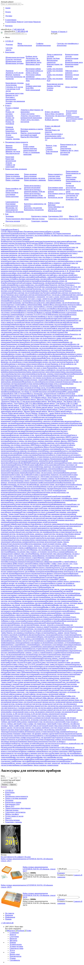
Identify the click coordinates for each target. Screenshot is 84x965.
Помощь (8, 919)
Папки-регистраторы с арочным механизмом (32, 186)
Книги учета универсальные (52, 342)
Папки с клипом (14, 645)
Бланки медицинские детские (40, 267)
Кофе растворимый (17, 500)
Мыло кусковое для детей (60, 583)
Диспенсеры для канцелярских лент (33, 59)
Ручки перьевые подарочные (29, 684)
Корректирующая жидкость (71, 59)
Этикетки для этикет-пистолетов (21, 619)
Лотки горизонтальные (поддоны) (42, 540)
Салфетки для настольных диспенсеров (43, 694)
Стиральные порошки (17, 718)
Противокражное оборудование (25, 492)
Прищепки (27, 672)
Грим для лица (18, 328)
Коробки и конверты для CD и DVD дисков (41, 490)
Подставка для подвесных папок (72, 198)
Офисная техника (38, 219)
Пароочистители (44, 455)
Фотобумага (24, 589)
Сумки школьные (58, 554)
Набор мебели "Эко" (59, 401)
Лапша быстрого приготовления (21, 374)
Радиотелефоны (14, 498)
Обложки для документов (22, 625)
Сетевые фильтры (69, 524)
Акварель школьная (58, 247)
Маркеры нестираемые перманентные (52, 556)
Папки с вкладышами (52, 451)
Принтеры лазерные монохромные (55, 670)
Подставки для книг (16, 662)
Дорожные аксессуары (14, 295)
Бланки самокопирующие (72, 116)
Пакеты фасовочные (30, 635)
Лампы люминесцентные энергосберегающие (43, 372)
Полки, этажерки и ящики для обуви (48, 478)
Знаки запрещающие (14, 382)
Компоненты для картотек (34, 210)
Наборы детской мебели (50, 595)
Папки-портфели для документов (13, 189)
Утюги (50, 741)
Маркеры (9, 145)
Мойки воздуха (15, 390)
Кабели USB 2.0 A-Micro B (29, 403)
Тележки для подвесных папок (48, 730)
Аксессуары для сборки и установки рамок (49, 257)
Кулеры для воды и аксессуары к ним (35, 370)
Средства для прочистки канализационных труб (58, 706)
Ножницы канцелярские (35, 623)
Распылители (50, 502)
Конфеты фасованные (53, 354)
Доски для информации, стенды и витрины (59, 356)
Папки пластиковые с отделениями (61, 643)
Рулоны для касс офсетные (43, 680)
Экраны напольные (48, 613)
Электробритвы (32, 763)
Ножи (60, 621)
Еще (6, 214)
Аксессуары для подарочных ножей (48, 255)
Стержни (49, 149)
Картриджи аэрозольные (53, 433)
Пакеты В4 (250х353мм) (30, 137)
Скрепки (50, 88)
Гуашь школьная (67, 330)
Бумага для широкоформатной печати (39, 273)
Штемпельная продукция (15, 57)
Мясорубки (13, 397)
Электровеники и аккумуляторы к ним (42, 615)
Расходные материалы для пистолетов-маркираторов (32, 504)
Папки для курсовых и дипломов (27, 639)
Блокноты (59, 269)
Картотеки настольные (13, 241)
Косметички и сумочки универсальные (27, 358)
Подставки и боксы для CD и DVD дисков (25, 664)
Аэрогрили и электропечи (56, 261)
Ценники (39, 591)
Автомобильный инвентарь (32, 241)
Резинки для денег (35, 678)
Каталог (4, 787)
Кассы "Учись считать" (68, 449)
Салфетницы (35, 696)
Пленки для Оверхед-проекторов (25, 467)
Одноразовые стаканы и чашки (36, 627)
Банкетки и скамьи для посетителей (27, 275)
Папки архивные (30, 174)
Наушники (34, 421)
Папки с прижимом (28, 645)
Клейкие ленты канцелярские (48, 465)
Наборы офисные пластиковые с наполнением (23, 613)
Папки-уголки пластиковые (71, 178)
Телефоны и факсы (42, 425)
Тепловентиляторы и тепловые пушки (27, 565)
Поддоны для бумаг (52, 471)
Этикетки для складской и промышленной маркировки (31, 117)
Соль (9, 532)
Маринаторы (72, 546)
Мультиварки (58, 392)
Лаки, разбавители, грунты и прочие (22, 528)
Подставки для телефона (21, 475)
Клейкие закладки (52, 120)
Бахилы (17, 277)
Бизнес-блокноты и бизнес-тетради (21, 265)
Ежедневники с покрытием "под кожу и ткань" (29, 368)
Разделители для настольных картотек (61, 674)
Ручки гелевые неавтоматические (48, 682)
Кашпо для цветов (54, 453)
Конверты (24, 131)
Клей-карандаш (31, 465)
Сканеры (48, 526)
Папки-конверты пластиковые (36, 453)
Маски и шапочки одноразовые (22, 560)
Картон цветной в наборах (21, 429)
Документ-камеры (49, 293)
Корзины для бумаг (46, 488)
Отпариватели (55, 631)
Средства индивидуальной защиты (29, 538)
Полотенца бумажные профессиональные (36, 482)
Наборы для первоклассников (61, 599)
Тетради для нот (24, 571)
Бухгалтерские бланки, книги (71, 112)
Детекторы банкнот (18, 342)
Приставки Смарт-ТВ (15, 672)
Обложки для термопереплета (60, 425)
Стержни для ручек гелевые (40, 716)
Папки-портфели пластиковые (12, 193)
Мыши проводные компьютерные (59, 395)
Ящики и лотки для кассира (13, 621)
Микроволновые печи (59, 571)
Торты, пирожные (40, 575)
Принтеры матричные (31, 488)
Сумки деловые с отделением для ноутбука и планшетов (46, 552)
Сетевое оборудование (16, 399)
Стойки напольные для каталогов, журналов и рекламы (26, 720)
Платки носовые (26, 654)
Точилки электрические (15, 735)
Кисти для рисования (15, 336)
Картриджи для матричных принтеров (46, 330)
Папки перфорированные (59, 641)
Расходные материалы (32, 384)
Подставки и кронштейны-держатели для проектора (50, 475)
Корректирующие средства (33, 356)
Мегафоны (15, 380)
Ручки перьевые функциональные (52, 684)
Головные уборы (30, 283)
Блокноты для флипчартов (47, 283)
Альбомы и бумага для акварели (21, 257)
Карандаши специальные (31, 423)
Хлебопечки (43, 589)
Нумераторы (49, 623)
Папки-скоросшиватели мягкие (48, 647)
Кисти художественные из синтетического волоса (50, 457)
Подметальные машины (17, 473)
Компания (9, 915)
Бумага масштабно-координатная (19, 289)
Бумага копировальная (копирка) (52, 287)
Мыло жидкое (41, 581)
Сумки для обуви (25, 554)
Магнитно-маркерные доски (35, 544)
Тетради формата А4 (48, 573)
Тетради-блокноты (62, 573)
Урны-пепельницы (41, 741)
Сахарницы (44, 696)
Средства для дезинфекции (42, 532)
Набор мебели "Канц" (44, 397)
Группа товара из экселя (67, 235)
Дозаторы (9, 44)
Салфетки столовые (63, 518)
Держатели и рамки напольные (58, 338)
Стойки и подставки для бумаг (55, 546)
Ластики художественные (61, 532)
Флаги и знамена (68, 743)
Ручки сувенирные (17, 686)
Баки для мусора (19, 273)
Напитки (15, 334)
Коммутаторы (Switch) (62, 346)
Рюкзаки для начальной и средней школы (59, 516)
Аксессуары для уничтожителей (41, 249)
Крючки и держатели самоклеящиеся (49, 524)
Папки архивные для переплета (62, 637)
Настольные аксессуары (15, 93)
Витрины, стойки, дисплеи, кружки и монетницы (25, 318)
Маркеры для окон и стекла (55, 550)
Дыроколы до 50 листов (59, 364)
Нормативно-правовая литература (53, 423)
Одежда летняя (38, 433)
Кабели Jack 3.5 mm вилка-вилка (57, 399)
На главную (9, 913)
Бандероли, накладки (61, 273)
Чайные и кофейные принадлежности (48, 593)
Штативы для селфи (21, 761)
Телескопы (13, 732)
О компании (14, 932)
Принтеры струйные (17, 490)
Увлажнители (12, 579)
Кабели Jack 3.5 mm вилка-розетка (23, 401)
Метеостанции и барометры (43, 567)
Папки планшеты (54, 180)
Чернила (49, 153)
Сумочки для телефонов (15, 556)
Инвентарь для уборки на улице (24, 392)
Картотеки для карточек (33, 208)
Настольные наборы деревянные (33, 76)
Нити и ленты (52, 621)
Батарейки (12, 263)
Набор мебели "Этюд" (10, 403)
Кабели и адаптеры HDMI (47, 312)
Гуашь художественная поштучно (19, 330)
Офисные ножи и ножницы (71, 72)
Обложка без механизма (15, 212)
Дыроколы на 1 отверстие (18, 366)
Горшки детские (15, 326)
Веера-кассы (33, 303)
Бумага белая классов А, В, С (59, 271)
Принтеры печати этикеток (64, 488)
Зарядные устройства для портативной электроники (32, 376)
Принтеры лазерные (15, 488)
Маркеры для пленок (17, 552)
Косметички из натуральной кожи (43, 496)
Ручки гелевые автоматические (24, 682)
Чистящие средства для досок (63, 753)
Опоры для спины (35, 629)
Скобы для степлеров (55, 69)
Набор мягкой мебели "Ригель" (20, 413)
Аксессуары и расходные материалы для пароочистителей (50, 251)
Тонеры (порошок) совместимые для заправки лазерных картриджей (32, 733)
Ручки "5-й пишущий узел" (63, 680)
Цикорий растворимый (51, 591)
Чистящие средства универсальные (59, 601)
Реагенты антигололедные (18, 678)
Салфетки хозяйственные (21, 696)
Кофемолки (10, 506)
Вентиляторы (68, 277)
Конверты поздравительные (30, 350)
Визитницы (42, 281)
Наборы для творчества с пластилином (28, 607)
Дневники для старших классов (52, 291)
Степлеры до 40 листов (31, 714)
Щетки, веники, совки (18, 763)
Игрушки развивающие (30, 390)
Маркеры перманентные (11, 148)
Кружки (18, 524)
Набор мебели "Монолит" (35, 399)
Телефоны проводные (39, 563)
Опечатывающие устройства (17, 629)
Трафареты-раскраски (58, 735)
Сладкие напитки (60, 700)
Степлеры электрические (49, 714)
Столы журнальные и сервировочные (62, 548)
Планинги (15, 463)
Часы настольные (34, 595)
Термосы (30, 567)
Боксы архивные (30, 176)
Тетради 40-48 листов (20, 569)
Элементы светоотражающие (19, 617)
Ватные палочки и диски (17, 301)
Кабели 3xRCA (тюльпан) (17, 393)
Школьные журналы (48, 609)
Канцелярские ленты (33, 62)
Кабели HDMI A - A (39, 395)
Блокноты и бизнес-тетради (11, 132)
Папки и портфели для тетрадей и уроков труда (52, 445)
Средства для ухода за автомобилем (53, 536)
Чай (28, 463)
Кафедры (21, 453)
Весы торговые (15, 308)
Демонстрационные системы (48, 334)
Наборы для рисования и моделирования (30, 601)
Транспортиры (65, 148)
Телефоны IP (22, 732)
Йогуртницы (40, 310)
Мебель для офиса (75, 219)
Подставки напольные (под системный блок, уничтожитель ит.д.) (39, 476)
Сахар (13, 520)
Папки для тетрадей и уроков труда (52, 639)
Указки (26, 739)
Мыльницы (61, 585)
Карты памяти (29, 449)
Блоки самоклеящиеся (24, 269)
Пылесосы (30, 494)
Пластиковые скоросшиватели (12, 205)
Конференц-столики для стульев (18, 354)
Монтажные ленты (33, 64)
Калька (11, 419)
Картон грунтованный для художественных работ (27, 427)
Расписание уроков (40, 676)
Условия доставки (16, 946)
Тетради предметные (32, 573)
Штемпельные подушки (15, 63)
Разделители (42, 674)
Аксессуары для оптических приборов (52, 253)
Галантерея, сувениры (39, 221)
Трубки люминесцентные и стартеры (22, 577)
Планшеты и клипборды (53, 652)
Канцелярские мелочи (55, 84)
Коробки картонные (15, 356)
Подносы (53, 660)
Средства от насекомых (21, 540)
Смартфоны (34, 530)
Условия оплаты (16, 944)
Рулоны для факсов (28, 510)
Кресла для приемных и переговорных (42, 366)
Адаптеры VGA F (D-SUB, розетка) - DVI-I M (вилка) (26, 245)
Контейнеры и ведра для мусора (49, 486)
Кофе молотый (39, 498)
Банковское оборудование (19, 251)
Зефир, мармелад (44, 305)
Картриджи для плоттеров (61, 435)
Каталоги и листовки (68, 451)
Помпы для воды (29, 666)
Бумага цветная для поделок (22, 293)
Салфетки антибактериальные (43, 44)
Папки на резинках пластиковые (47, 449)
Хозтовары (10, 216)
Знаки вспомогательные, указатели (32, 380)
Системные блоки (26, 526)
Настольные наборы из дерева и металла (34, 72)
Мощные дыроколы (13, 75)
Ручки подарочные (39, 514)
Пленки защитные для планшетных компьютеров (55, 467)
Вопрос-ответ (15, 954)
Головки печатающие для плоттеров (51, 324)
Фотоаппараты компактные (34, 747)
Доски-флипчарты (61, 360)
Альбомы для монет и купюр (45, 265)
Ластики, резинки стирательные (52, 374)
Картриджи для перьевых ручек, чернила (25, 435)
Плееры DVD (20, 465)
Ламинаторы (13, 372)
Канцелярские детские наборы (26, 324)
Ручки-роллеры (52, 690)
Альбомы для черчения (20, 267)
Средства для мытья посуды (45, 704)
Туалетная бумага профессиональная (21, 737)
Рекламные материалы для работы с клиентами (32, 506)
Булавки (50, 90)
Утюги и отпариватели (42, 583)
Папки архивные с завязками (35, 180)
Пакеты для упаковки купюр (17, 633)
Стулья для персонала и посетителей (51, 722)
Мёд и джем (63, 562)
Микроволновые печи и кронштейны (55, 384)
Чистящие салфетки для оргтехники (36, 599)
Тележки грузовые (30, 730)
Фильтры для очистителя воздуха (49, 743)
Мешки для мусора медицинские (41, 569)
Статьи (12, 952)
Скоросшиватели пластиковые (47, 528)
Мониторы (8, 392)
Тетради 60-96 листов (61, 569)
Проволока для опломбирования (44, 672)
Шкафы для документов (44, 605)
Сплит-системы (26, 532)
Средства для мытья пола (18, 534)
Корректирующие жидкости (47, 492)
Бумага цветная (26, 277)
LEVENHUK (8, 782)
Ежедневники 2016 (55, 216)
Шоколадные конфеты (22, 759)
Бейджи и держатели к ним (56, 263)
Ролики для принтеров (10, 119)
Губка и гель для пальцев (28, 332)
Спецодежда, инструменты (58, 219)
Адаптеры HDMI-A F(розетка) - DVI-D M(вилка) (48, 243)
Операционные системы (14, 344)
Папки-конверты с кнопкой (26, 647)
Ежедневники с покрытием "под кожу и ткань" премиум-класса (30, 299)
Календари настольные (45, 417)
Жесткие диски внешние (48, 301)
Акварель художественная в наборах (37, 247)
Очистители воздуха (68, 631)
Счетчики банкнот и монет (28, 558)
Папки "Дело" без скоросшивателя (25, 637)
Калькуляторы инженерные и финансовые (39, 320)
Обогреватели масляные (16, 431)
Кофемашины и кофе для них (43, 360)
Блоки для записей (65, 267)
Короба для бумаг (53, 58)
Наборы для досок (51, 597)
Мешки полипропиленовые (40, 571)
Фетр (35, 743)
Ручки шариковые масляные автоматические (41, 686)
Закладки (36, 374)
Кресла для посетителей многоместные (41, 518)
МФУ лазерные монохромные (28, 579)
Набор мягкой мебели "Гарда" (52, 409)
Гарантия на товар (16, 948)
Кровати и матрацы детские (26, 520)
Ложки (9, 540)
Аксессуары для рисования (19, 249)
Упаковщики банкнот (26, 741)
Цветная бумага (30, 591)
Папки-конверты (72, 171)
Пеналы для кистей (59, 648)
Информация (10, 917)
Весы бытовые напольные (24, 279)
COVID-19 (9, 41)
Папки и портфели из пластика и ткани (23, 447)
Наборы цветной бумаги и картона (43, 617)
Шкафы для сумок (44, 757)
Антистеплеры (11, 85)
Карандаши (10, 157)
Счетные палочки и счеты (66, 728)
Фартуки (10, 743)
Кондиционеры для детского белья (18, 484)
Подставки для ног (31, 662)
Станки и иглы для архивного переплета (38, 712)
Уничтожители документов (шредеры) (21, 581)
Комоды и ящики (22, 348)
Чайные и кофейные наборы (31, 751)
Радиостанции (61, 496)
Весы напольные (56, 305)
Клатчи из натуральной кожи (21, 461)
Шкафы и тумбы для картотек (54, 607)
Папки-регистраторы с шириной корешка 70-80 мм (34, 190)
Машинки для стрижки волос (35, 378)
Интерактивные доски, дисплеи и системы (37, 308)
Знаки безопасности (70, 305)
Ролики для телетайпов (10, 123)
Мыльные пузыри (11, 587)
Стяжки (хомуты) (24, 726)
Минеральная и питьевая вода (24, 388)
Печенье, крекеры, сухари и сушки (31, 652)
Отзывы (13, 958)
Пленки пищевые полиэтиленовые (23, 656)
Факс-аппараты (17, 585)
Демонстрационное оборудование (18, 219)
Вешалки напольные (27, 310)
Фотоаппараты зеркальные (29, 745)
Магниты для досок (18, 546)
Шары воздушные (21, 603)
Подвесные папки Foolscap (15, 660)
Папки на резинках (13, 176)
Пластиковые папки (55, 187)
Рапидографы (28, 676)
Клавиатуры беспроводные (33, 336)
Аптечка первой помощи (25, 271)
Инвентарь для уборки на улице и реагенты (24, 306)
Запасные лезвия (71, 79)
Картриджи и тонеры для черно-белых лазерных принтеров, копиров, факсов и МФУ (40, 441)
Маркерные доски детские (38, 548)
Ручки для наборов (68, 682)
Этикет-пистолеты (27, 114)
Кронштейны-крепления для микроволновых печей (27, 522)
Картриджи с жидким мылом (21, 443)
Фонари (43, 587)
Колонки (27, 346)
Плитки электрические (50, 469)
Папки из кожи (44, 641)
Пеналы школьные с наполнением (19, 457)
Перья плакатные (69, 650)
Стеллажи (50, 544)
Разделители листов (55, 197)
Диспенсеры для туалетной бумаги (54, 350)
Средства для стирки (16, 536)
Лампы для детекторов (15, 530)
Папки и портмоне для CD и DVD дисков (23, 641)
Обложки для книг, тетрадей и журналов (47, 625)
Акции (7, 8)
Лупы (9, 544)
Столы (12, 421)
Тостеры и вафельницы (55, 575)
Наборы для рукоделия (36, 603)
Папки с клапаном (12, 180)
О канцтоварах (10, 20)
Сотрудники (28, 22)
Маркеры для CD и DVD (21, 550)
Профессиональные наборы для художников (21, 674)
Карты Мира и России (46, 447)
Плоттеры (11, 471)
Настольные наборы (33, 69)
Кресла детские (44, 364)
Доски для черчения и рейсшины (20, 360)
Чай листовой (65, 591)
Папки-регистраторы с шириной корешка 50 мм (33, 194)
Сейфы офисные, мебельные (52, 698)
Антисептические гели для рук (44, 269)
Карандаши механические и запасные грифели (38, 326)
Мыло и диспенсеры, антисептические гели (43, 393)
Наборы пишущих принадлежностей (30, 149)
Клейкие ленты (31, 56)
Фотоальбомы (15, 589)
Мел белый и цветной (23, 563)
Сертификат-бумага (28, 524)
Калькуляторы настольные (30, 322)
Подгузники (45, 660)
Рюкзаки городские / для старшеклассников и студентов (31, 692)
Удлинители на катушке (15, 739)
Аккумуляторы (52, 245)
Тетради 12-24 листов (62, 567)
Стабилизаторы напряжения (20, 542)
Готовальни (60, 326)
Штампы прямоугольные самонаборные (52, 759)
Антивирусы (42, 261)
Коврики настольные (31, 344)
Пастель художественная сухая (40, 648)
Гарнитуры (61, 318)
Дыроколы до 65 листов (14, 73)
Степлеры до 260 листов (14, 714)
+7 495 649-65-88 (18, 29)
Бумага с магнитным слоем (62, 275)
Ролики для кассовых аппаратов (10, 114)
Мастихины (9, 562)
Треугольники (71, 735)
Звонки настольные (53, 378)
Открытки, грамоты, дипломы (13, 138)
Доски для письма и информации (58, 295)
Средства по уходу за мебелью (63, 710)
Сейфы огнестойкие (19, 698)
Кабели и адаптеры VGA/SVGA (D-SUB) (34, 314)
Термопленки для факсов (17, 567)
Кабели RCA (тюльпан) (68, 310)
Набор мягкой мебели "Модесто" (43, 411)
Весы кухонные (55, 279)
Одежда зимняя (18, 433)
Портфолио (7, 670)
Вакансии (37, 22)
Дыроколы (9, 71)
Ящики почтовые (20, 765)
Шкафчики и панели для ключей (37, 755)
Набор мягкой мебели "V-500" (54, 405)
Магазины (13, 940)
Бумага (7, 105)
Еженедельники (33, 301)
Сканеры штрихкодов (60, 526)
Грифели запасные (58, 328)
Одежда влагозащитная (16, 627)
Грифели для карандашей (10, 166)
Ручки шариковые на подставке (26, 688)
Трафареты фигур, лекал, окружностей (69, 151)
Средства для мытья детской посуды (21, 704)
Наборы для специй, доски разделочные (20, 605)
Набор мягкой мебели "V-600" (14, 407)
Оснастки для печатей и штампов (37, 631)
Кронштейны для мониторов (58, 368)
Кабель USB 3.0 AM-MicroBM (39, 415)
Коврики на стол (12, 95)
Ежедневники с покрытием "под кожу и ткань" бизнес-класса (47, 297)
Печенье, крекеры (38, 461)
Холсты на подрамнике (15, 749)
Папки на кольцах (17, 449)
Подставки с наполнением (11, 98)
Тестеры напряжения (61, 732)
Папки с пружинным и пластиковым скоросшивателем (55, 645)
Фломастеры (22, 587)
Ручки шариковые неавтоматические (20, 516)
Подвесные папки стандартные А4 (72, 194)
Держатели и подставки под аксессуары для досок (28, 338)
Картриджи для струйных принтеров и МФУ (53, 437)
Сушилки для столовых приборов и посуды (40, 728)
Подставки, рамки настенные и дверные (56, 664)
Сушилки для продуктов (14, 728)
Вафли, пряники (48, 277)
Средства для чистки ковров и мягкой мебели (48, 708)
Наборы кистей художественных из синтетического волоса (45, 611)
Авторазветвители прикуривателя (55, 241)
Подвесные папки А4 (33, 660)
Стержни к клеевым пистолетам (38, 718)
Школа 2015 (73, 216)
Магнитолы (68, 374)
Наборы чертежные (63, 617)
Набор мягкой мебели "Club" (49, 403)
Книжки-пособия (38, 471)
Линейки (12, 538)
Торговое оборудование (63, 439)
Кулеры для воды (39, 526)
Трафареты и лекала (42, 735)
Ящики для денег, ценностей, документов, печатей (57, 763)
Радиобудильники (24, 496)
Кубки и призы (13, 526)
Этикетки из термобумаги (43, 619)
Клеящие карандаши (33, 86)
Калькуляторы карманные (64, 320)
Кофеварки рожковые (37, 502)
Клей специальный (33, 90)
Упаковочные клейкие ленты (55, 739)
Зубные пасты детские (43, 388)
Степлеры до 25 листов (14, 87)
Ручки (25, 144)
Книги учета (70, 121)
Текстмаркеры (19, 562)
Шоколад (20, 611)
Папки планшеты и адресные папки (55, 175)
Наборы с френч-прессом (18, 615)
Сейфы (12, 524)
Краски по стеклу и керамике (43, 512)
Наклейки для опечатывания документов (37, 419)
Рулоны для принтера (50, 508)
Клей (28, 84)
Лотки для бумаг (71, 87)
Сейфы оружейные (34, 698)
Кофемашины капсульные (62, 504)
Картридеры (28, 433)
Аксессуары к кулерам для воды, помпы (31, 263)
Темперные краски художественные (40, 732)
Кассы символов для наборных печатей (29, 451)
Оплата (8, 12)
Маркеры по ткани (11, 558)
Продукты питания (13, 221)
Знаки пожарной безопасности (61, 382)
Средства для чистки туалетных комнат (37, 710)
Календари (53, 318)
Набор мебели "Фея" (44, 401)
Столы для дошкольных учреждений (60, 720)
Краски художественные (25, 362)
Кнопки (29, 473)
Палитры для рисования (47, 635)
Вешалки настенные (52, 310)
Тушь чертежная (52, 151)
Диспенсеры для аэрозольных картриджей (55, 344)
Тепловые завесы (48, 565)
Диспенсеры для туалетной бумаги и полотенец (50, 289)
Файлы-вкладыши (55, 211)
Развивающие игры (27, 498)
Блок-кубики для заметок (54, 114)
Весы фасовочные (59, 308)
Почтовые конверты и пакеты (32, 129)
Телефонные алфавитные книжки (46, 562)
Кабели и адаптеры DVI (28, 312)
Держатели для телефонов (53, 336)
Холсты (21, 591)
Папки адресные (44, 637)
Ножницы (69, 77)
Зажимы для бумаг (54, 86)
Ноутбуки (70, 423)
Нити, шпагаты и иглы (46, 421)
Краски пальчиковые (13, 512)
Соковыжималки (44, 530)
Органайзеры (46, 435)
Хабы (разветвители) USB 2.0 (55, 747)
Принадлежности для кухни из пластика (27, 670)
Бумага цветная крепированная (34, 295)
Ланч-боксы (15, 532)
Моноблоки (40, 577)
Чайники (17, 593)
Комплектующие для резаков (60, 348)
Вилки (63, 316)
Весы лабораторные (30, 305)
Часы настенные (68, 593)
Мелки (24, 382)
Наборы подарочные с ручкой (25, 417)
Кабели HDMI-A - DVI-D (26, 397)
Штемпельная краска (37, 761)
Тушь (52, 737)
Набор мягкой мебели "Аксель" (48, 407)
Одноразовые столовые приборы (60, 627)
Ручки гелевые (28, 146)
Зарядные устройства (15, 305)
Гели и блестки (45, 322)
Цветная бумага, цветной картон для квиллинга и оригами (46, 749)
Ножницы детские (72, 75)
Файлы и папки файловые (54, 204)
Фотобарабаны (18, 747)
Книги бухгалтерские (33, 342)
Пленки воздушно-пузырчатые (43, 654)
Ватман (57, 299)
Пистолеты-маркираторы (54, 461)
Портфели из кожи (33, 668)
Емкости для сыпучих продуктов (61, 370)
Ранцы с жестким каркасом (19, 502)
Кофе (44, 358)
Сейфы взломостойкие (57, 696)
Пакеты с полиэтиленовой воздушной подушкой (30, 134)
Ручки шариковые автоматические (59, 514)
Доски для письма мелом (55, 358)
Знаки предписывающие (15, 384)
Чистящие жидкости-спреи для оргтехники (28, 597)
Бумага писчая (46, 275)
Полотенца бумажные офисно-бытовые (50, 480)
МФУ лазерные (68, 392)
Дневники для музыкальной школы (27, 291)
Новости (20, 22)
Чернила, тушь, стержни (51, 146)
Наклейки (18, 419)
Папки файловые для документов (56, 208)
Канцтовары (10, 52)
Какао (46, 318)
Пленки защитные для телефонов (29, 469)
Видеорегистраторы (30, 281)
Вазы (40, 277)
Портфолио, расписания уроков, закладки (46, 484)
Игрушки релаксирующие (54, 390)
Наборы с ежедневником (64, 613)
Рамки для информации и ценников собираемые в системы (46, 500)
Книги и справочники (23, 471)
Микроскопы (20, 573)
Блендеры (54, 267)
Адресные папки (54, 178)
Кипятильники (64, 334)
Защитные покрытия (16, 378)
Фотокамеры (34, 589)
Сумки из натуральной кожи (42, 726)
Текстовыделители (13, 153)
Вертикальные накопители (52, 61)
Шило (23, 755)
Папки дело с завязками (14, 178)
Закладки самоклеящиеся (47, 303)
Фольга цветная (13, 745)
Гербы (12, 324)
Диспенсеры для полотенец (39, 348)
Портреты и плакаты (67, 666)
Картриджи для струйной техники (50, 332)
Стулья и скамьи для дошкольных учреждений (38, 724)
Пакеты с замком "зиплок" (60, 633)
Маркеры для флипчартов (42, 554)
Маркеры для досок (13, 151)
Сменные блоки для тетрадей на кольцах (26, 702)
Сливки (27, 530)
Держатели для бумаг (57, 285)
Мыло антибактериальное (25, 44)
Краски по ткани (26, 514)
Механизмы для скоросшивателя (12, 209)
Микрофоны (19, 386)
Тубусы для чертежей (43, 737)
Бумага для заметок (52, 112)
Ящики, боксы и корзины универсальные (42, 765)
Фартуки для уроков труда (23, 743)
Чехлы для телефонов (67, 595)
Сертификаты (15, 960)
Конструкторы (67, 484)
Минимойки (56, 388)
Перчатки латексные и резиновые (50, 650)
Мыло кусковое (27, 583)
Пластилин (67, 652)
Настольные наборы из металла (35, 621)
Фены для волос (51, 585)
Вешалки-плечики (16, 281)
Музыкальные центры (44, 392)
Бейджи (35, 277)
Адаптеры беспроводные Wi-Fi (18, 243)
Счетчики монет (13, 730)
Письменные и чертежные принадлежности (22, 364)
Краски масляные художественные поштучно (52, 510)
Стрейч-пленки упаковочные (26, 722)
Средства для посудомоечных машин (26, 706)
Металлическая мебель (59, 322)
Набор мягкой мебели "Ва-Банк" (17, 409)
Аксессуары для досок (16, 247)
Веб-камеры (58, 277)
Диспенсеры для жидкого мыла (42, 346)
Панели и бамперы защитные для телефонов (49, 443)
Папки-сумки (65, 647)
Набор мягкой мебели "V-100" (14, 405)
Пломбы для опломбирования (31, 658)
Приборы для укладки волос (26, 486)
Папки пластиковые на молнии (36, 643)
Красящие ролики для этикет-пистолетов (50, 362)
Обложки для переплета (26, 425)
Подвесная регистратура (71, 186)
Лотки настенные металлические (43, 542)
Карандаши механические (11, 160)
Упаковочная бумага (36, 739)
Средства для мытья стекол (58, 534)
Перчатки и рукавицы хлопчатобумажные (22, 650)
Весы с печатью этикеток (50, 306)
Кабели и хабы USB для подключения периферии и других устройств (34, 316)
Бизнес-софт (60, 265)
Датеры (34, 334)
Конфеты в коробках (37, 354)
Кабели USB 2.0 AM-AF (34, 405)
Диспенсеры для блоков (15, 346)
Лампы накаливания (68, 372)
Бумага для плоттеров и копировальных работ (54, 135)
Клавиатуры (38, 293)
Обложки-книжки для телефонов (43, 429)
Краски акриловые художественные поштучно (24, 508)
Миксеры (53, 386)
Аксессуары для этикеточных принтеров (22, 261)
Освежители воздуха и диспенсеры (23, 437)
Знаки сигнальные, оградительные (37, 386)
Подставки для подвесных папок (50, 662)
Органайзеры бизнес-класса (52, 629)
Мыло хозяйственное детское (34, 585)
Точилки (9, 163)
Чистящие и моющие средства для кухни (36, 753)
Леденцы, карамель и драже (37, 534)
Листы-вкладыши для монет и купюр (56, 538)
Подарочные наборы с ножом (53, 658)
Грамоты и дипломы (64, 283)
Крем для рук (39, 516)
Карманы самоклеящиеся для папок (37, 328)
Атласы (8, 135)
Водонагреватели (11, 283)
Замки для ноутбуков (64, 303)
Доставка (8, 16)
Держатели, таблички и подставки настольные (39, 340)
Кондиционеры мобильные (46, 352)
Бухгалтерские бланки (74, 119)
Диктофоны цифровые (25, 287)
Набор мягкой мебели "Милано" (19, 411)
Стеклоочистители (18, 544)
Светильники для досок (45, 520)
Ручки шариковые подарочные (35, 690)
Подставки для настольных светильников (47, 473)
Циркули (17, 751)
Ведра (12, 303)
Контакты (9, 26)
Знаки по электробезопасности (38, 382)
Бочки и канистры (21, 285)
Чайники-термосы (27, 593)
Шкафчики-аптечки (57, 755)
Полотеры (56, 482)
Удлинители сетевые (47, 579)
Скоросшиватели (12, 202)
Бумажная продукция (10, 128)
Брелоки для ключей (35, 285)
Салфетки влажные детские (18, 694)
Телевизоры (29, 562)
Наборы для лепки (16, 599)
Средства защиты (9, 49)
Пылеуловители (11, 496)
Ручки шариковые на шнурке (49, 688)
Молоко (42, 390)
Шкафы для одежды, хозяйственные (23, 757)
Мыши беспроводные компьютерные (18, 395)
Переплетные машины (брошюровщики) (48, 459)
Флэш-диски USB (34, 587)
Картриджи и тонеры (39, 216)
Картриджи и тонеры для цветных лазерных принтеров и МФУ (30, 439)
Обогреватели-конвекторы (35, 431)
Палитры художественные (66, 635)
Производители (15, 956)
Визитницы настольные (58, 314)
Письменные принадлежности (16, 142)
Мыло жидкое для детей (13, 583)
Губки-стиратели (25, 334)
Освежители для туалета (16, 631)
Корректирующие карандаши (71, 65)
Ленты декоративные (32, 536)
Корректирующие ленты (17, 494)
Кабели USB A (31, 407)
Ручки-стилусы (64, 690)
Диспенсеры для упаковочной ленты (22, 352)
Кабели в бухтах (35, 409)
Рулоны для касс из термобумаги (21, 680)
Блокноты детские (41, 271)
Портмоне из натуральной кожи (47, 666)
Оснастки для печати (13, 59)
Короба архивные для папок (34, 178)
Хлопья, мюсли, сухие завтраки (59, 589)
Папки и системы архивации (16, 169)
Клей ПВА (30, 88)
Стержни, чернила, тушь (35, 546)
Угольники (64, 154)
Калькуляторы (70, 257)
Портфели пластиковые (49, 668)
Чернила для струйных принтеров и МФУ (57, 751)
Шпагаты (33, 759)
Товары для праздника (25, 575)
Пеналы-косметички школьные (21, 459)
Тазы (21, 730)
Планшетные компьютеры (39, 463)
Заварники (22, 372)
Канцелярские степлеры (15, 83)
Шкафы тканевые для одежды (29, 609)
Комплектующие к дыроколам (23, 478)
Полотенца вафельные (14, 666)
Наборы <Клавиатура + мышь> (43, 413)
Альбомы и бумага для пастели (36, 259)
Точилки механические (66, 733)
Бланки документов (41, 279)
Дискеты (37, 287)
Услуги (12, 950)
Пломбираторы (14, 658)
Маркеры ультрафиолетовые (48, 558)
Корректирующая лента (74, 62)
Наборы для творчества (19, 415)
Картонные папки (12, 174)
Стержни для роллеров (21, 716)
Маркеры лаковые (31, 556)
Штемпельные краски (14, 61)
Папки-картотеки (12, 196)
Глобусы (21, 283)
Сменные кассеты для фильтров (53, 702)
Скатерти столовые (24, 700)
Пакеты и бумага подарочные (39, 633)
